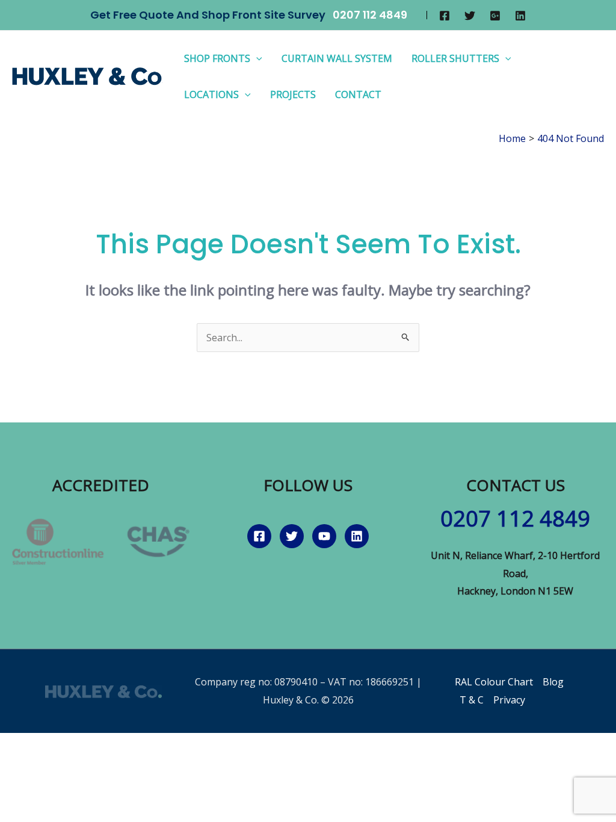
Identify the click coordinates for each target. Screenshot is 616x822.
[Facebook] (444, 15)
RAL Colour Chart (494, 681)
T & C (472, 699)
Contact (358, 94)
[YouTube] (324, 536)
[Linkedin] (520, 15)
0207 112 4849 (370, 14)
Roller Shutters (455, 58)
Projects (293, 94)
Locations (211, 94)
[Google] (495, 15)
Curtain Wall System (337, 58)
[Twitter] (469, 15)
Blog (553, 681)
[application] (256, 58)
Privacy (509, 699)
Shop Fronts (217, 58)
